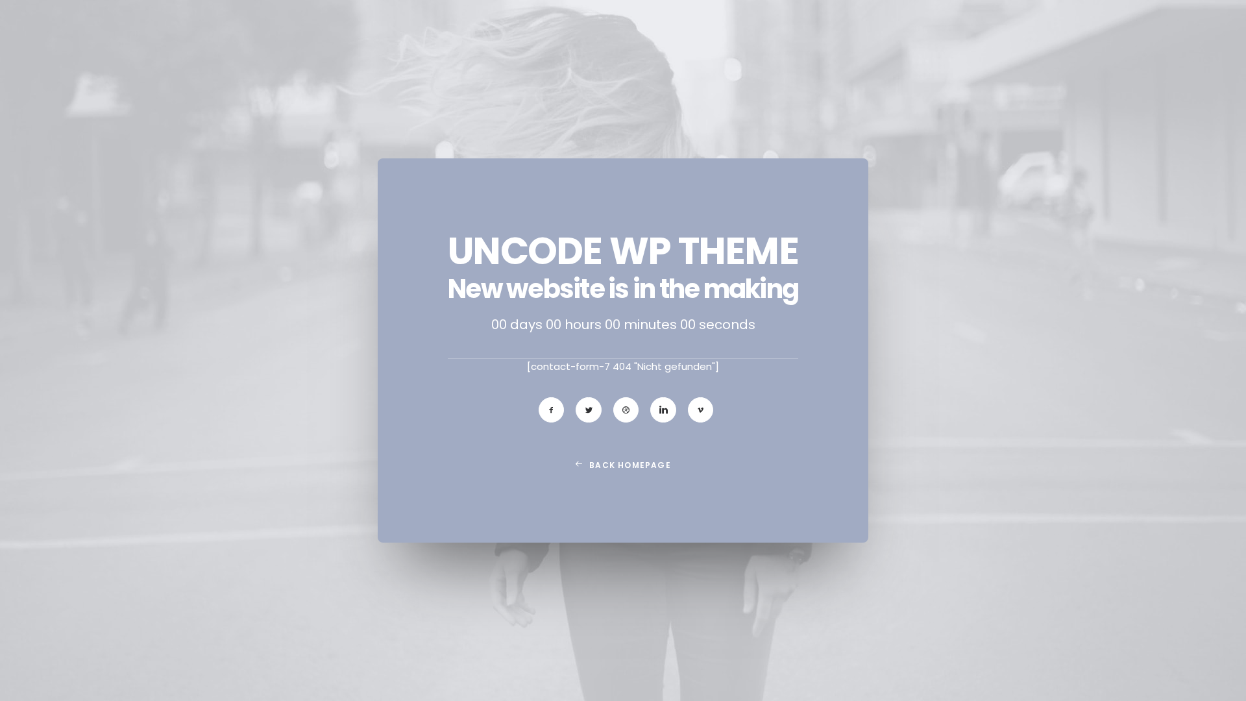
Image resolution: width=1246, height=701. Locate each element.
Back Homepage (630, 465)
